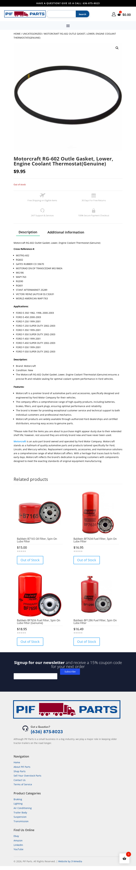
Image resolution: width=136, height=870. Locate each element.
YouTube (18, 849)
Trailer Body (20, 812)
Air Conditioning (23, 808)
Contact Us (20, 780)
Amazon (18, 840)
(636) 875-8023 (47, 732)
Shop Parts (20, 771)
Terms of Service (23, 784)
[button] (117, 48)
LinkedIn (18, 845)
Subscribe (70, 671)
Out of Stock (30, 560)
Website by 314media (70, 861)
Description (28, 232)
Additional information (65, 232)
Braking (18, 799)
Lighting (18, 803)
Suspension (20, 816)
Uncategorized (32, 33)
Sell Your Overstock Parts (27, 775)
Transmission (21, 821)
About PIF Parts (22, 766)
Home (17, 33)
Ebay (16, 836)
